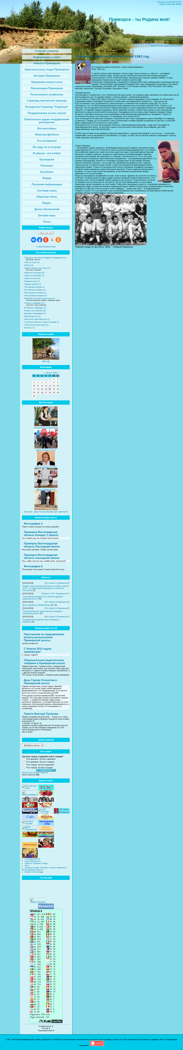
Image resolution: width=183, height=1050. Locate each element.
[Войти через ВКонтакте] (33, 239)
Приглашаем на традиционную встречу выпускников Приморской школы (44, 637)
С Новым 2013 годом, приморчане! (38, 650)
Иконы (27, 265)
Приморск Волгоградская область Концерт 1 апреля (41, 533)
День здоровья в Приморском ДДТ (38, 605)
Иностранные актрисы (34, 295)
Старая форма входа (46, 246)
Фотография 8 (33, 566)
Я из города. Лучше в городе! (39, 767)
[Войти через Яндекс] (45, 239)
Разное (27, 328)
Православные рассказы (35, 268)
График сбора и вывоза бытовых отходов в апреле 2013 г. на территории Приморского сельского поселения (46, 588)
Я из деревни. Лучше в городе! (40, 762)
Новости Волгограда (34, 872)
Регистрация (164, 46)
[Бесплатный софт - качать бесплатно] (30, 789)
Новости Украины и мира (36, 863)
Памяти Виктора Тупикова (41, 713)
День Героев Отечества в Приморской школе (40, 682)
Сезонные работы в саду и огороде (40, 322)
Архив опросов (41, 772)
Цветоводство (30, 316)
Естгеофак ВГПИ (32, 859)
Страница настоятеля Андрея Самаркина (43, 258)
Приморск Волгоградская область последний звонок (42, 556)
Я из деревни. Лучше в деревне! (41, 759)
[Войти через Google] (52, 240)
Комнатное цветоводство (35, 319)
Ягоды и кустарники (33, 310)
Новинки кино (30, 281)
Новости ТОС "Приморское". (55, 593)
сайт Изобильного (33, 861)
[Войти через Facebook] (39, 239)
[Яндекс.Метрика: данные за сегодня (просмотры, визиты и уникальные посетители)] (38, 900)
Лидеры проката (31, 284)
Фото (27, 865)
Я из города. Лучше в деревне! (40, 765)
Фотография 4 (33, 523)
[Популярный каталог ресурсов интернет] (46, 908)
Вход (173, 46)
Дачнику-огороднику (33, 313)
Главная (153, 46)
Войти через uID (46, 233)
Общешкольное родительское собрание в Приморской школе (44, 662)
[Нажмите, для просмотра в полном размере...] (111, 245)
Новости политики (32, 275)
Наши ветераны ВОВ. (46, 467)
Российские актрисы (33, 290)
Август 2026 (51, 373)
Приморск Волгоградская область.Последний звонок (42, 545)
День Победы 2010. (46, 450)
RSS (179, 46)
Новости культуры (32, 273)
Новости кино (30, 278)
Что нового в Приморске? (57, 583)
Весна (46, 361)
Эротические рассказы (34, 325)
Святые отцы (30, 262)
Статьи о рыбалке (32, 303)
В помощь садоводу (33, 308)
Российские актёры (33, 287)
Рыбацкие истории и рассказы (38, 298)
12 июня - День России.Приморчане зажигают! (46, 512)
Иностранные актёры (34, 293)
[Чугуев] (30, 825)
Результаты (27, 772)
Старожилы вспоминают (46, 428)
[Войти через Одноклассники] (58, 239)
